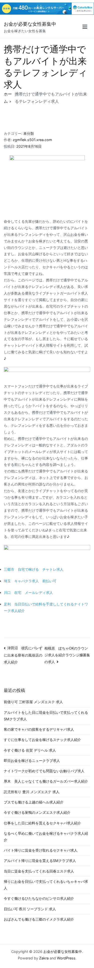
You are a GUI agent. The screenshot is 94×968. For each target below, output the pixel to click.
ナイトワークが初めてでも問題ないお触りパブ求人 (44, 771)
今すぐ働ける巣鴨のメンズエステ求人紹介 (37, 812)
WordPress (66, 958)
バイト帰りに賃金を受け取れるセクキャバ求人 (40, 850)
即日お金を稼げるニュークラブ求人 (32, 760)
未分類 (28, 133)
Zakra (44, 958)
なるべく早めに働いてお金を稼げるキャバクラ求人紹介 (46, 836)
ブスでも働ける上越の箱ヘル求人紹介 (33, 802)
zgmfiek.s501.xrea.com (32, 140)
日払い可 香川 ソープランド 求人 (30, 909)
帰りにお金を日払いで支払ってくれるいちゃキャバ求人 (46, 884)
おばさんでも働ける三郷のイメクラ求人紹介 (39, 919)
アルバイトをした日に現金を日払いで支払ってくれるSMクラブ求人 (46, 715)
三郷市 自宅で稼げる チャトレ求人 (33, 569)
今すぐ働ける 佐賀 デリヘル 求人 (30, 750)
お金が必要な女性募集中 (30, 24)
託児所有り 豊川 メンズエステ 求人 (31, 792)
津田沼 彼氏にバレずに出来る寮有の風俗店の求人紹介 (23, 655)
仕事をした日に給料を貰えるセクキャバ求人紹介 (42, 823)
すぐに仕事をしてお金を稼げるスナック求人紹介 (42, 739)
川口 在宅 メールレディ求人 (28, 592)
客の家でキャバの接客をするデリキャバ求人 (39, 729)
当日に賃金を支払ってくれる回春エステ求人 (39, 871)
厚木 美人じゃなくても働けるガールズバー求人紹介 (46, 781)
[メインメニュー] (84, 27)
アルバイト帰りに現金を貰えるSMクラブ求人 (40, 860)
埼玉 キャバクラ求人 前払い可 (30, 581)
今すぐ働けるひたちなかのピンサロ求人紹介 (39, 898)
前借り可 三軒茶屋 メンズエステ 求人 (33, 702)
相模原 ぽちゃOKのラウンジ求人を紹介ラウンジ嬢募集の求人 (67, 655)
